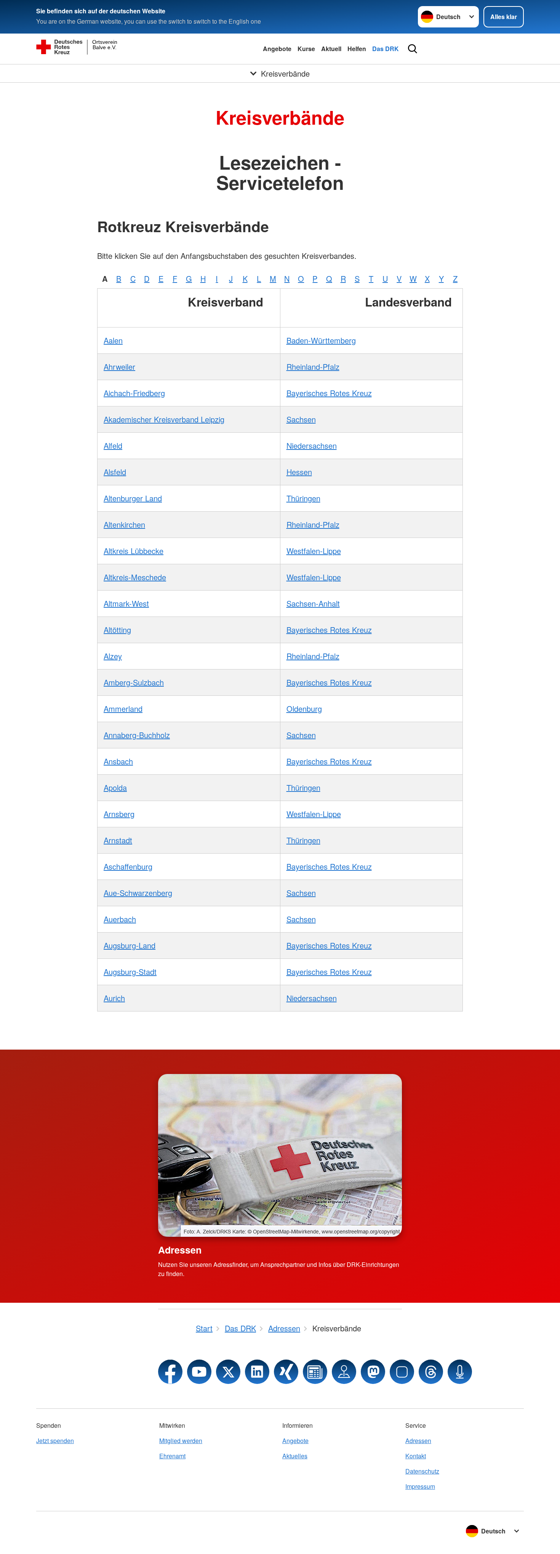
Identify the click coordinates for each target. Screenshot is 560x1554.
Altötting (117, 629)
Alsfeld (115, 471)
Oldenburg (304, 708)
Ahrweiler (119, 366)
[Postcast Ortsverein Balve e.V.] (460, 1372)
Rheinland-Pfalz (312, 366)
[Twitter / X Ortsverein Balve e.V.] (228, 1372)
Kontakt (415, 1455)
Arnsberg (119, 813)
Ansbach (118, 761)
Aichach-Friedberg (134, 392)
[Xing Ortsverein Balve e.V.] (286, 1372)
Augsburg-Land (129, 945)
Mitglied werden (180, 1440)
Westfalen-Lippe (313, 550)
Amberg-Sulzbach (134, 682)
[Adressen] (280, 1155)
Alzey (113, 655)
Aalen (113, 340)
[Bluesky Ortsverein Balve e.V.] (402, 1372)
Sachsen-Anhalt (313, 603)
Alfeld (113, 445)
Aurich (114, 997)
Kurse (306, 48)
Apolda (115, 787)
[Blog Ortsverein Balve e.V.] (315, 1372)
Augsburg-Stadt (130, 971)
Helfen (356, 48)
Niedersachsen (311, 445)
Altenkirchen (124, 524)
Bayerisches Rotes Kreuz (329, 392)
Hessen (299, 471)
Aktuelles (294, 1455)
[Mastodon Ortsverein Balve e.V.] (373, 1372)
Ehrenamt (172, 1455)
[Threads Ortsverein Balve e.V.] (431, 1372)
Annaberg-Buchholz (137, 734)
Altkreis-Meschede (135, 577)
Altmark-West (126, 603)
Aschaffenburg (128, 866)
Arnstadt (118, 840)
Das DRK (385, 48)
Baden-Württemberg (321, 340)
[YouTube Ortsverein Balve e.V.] (199, 1372)
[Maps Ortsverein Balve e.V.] (344, 1372)
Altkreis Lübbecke (133, 550)
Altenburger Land (133, 498)
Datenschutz (422, 1471)
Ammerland (123, 708)
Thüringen (303, 498)
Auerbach (120, 919)
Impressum (420, 1486)
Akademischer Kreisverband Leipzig (164, 419)
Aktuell (331, 48)
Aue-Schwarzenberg (138, 892)
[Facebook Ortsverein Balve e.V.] (170, 1372)
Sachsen (301, 419)
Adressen (180, 1250)
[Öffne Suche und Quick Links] (412, 49)
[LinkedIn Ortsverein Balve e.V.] (257, 1372)
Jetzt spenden (55, 1440)
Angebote (277, 48)
